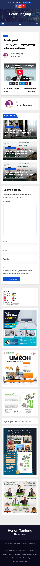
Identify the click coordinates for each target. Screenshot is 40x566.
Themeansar (19, 546)
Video (5, 36)
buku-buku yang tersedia (20, 561)
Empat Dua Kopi (20, 550)
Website (6, 259)
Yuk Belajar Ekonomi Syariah (24, 558)
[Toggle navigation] (20, 23)
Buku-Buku (12, 550)
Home (5, 550)
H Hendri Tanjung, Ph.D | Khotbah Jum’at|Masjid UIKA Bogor (19, 132)
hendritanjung (18, 54)
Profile (24, 554)
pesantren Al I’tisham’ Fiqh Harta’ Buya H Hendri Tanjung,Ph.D (20, 153)
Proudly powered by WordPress (14, 543)
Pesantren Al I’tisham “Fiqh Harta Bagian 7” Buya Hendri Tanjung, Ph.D (20, 174)
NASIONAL (18, 554)
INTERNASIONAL (8, 554)
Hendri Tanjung (20, 14)
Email (5, 250)
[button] (37, 23)
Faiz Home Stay (31, 550)
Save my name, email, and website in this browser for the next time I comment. (17, 272)
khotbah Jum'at (9, 127)
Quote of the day (32, 554)
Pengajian (8, 148)
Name (6, 241)
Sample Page (11, 558)
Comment (7, 202)
